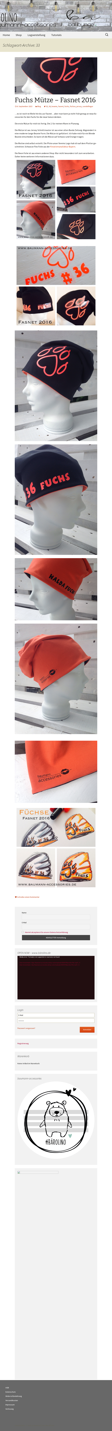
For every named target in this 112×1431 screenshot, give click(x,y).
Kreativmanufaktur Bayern (62, 146)
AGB (7, 1387)
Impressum (10, 1404)
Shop (19, 35)
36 (50, 106)
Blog (39, 106)
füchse (73, 106)
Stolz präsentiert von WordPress (41, 1425)
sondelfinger (88, 106)
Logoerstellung (36, 35)
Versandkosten (11, 1400)
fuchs (66, 106)
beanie (54, 106)
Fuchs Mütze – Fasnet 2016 (55, 100)
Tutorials (56, 35)
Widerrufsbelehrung (13, 1396)
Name (24, 912)
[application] (56, 977)
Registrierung (23, 1043)
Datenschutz (10, 1392)
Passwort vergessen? (26, 1028)
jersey (79, 106)
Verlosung (9, 1409)
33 (47, 106)
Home (6, 35)
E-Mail (24, 922)
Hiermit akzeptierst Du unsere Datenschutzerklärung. (46, 932)
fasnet (61, 106)
